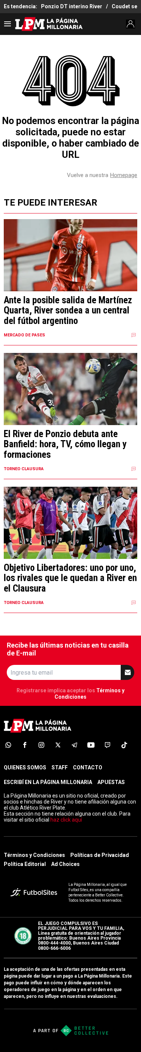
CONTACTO (87, 767)
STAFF (60, 767)
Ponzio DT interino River (71, 6)
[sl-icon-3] (41, 744)
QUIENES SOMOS (25, 767)
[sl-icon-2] (24, 744)
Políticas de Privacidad (99, 855)
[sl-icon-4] (57, 744)
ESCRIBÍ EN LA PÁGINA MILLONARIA (48, 782)
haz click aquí (66, 820)
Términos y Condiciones (34, 855)
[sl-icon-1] (8, 744)
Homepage (123, 175)
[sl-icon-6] (91, 744)
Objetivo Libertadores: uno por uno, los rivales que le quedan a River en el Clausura (70, 578)
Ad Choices (65, 864)
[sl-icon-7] (107, 744)
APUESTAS (111, 782)
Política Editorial (25, 864)
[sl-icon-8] (124, 744)
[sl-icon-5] (74, 744)
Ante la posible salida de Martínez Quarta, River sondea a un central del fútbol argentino (68, 310)
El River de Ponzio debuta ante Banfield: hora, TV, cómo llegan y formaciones (65, 444)
